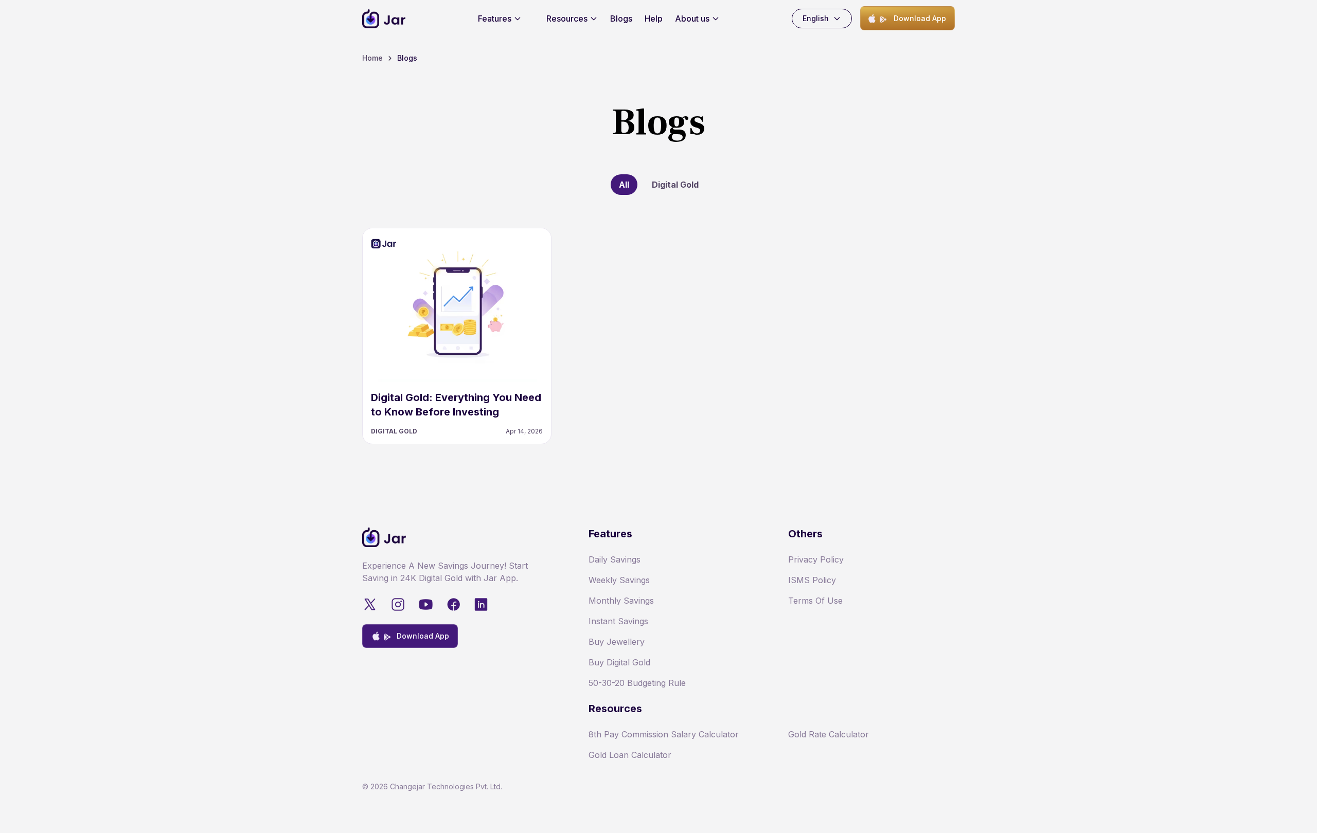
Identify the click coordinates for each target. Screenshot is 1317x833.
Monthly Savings (621, 600)
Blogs (621, 18)
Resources (567, 18)
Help (654, 18)
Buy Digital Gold (619, 662)
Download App (920, 18)
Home (372, 57)
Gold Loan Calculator (630, 755)
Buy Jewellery (617, 642)
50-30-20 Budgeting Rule (637, 683)
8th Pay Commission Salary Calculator (664, 734)
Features (494, 18)
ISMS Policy (812, 580)
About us (692, 18)
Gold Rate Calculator (828, 734)
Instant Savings (618, 621)
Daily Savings (614, 559)
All (624, 184)
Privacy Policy (816, 559)
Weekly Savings (619, 580)
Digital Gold (675, 184)
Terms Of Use (815, 600)
